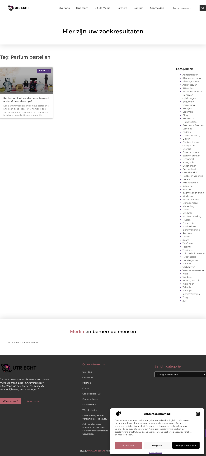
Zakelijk (187, 287)
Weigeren (157, 445)
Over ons (64, 7)
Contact (138, 7)
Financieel (188, 159)
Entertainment (191, 152)
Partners (122, 7)
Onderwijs (188, 223)
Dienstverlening (192, 135)
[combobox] (185, 8)
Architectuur (190, 84)
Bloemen (188, 111)
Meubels (187, 213)
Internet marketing (193, 192)
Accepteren (128, 445)
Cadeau (187, 132)
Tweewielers (189, 256)
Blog (185, 115)
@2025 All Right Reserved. (103, 450)
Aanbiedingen (190, 74)
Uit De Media (102, 7)
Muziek (186, 219)
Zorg (185, 297)
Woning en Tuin (191, 280)
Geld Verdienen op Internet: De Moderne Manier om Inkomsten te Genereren (95, 429)
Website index (89, 410)
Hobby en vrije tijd (193, 175)
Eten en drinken (191, 155)
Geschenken (189, 165)
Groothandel (190, 172)
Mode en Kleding (192, 216)
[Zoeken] (203, 8)
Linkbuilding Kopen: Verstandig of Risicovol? (94, 417)
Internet (187, 189)
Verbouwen (189, 267)
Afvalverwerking (192, 78)
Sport (186, 240)
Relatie (186, 236)
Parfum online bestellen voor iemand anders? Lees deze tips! (26, 100)
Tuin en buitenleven (194, 253)
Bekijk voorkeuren (186, 445)
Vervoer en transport (194, 270)
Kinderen (188, 196)
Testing (187, 246)
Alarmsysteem (191, 81)
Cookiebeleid (155, 452)
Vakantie (187, 263)
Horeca (187, 179)
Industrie (187, 186)
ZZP (185, 300)
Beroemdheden (90, 399)
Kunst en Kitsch (191, 199)
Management (190, 202)
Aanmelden (157, 7)
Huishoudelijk (190, 182)
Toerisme (188, 250)
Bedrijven (188, 108)
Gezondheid (189, 169)
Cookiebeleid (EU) (91, 393)
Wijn (185, 273)
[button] (198, 414)
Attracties (188, 88)
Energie (187, 148)
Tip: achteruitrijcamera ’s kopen (23, 342)
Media (186, 209)
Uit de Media (89, 404)
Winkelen (188, 277)
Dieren (186, 138)
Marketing (188, 206)
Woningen (188, 283)
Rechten (187, 233)
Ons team (82, 7)
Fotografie (188, 162)
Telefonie (187, 243)
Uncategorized (191, 260)
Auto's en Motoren (193, 91)
